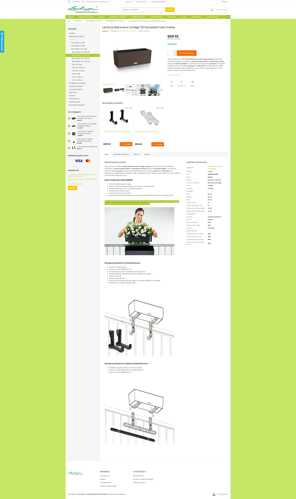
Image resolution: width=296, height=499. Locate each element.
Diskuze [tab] (147, 154)
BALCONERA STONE (78, 46)
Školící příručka (138, 476)
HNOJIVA (72, 96)
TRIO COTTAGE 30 (78, 68)
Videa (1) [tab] (136, 154)
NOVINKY (72, 33)
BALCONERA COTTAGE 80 (80, 58)
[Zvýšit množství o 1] (176, 51)
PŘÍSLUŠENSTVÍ (74, 99)
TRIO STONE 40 (77, 80)
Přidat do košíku (188, 53)
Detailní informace (173, 75)
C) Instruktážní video (75, 184)
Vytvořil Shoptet (222, 494)
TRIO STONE (75, 74)
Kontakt (129, 2)
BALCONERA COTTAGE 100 (81, 61)
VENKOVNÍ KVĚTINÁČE (76, 36)
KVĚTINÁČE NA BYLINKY (77, 105)
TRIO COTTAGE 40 (78, 71)
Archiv (72, 188)
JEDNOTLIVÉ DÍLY (74, 102)
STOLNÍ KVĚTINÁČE (75, 89)
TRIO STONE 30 (77, 77)
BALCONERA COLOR (78, 43)
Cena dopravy (142, 2)
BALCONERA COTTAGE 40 (80, 52)
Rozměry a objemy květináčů (143, 479)
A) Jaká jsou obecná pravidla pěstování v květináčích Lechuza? (83, 175)
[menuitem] (71, 17)
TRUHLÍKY (72, 40)
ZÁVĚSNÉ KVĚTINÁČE (76, 86)
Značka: (144, 31)
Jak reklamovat (105, 483)
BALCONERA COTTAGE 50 (80, 55)
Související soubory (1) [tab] (121, 154)
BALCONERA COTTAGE (79, 49)
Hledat (170, 10)
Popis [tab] (107, 154)
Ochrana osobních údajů (108, 486)
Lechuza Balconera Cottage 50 (215, 167)
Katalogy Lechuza (139, 483)
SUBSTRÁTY (73, 92)
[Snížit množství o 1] (176, 54)
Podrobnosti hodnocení (128, 31)
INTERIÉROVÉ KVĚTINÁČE (77, 83)
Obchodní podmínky (158, 2)
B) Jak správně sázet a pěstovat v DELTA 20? (82, 180)
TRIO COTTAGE (76, 64)
